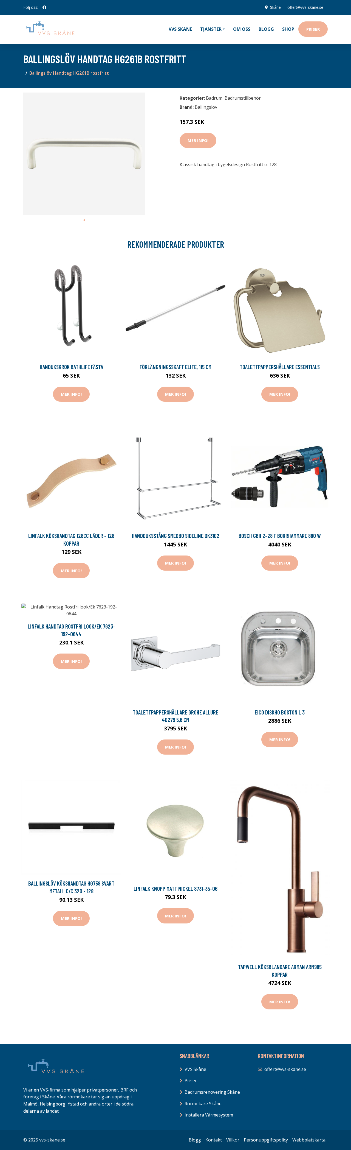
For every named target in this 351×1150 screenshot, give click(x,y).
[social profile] (44, 7)
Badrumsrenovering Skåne (212, 1092)
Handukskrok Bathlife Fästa (71, 366)
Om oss (241, 29)
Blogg (266, 29)
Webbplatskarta (308, 1140)
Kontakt (213, 1140)
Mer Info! (198, 140)
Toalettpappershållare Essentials (280, 366)
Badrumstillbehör (243, 98)
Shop (288, 29)
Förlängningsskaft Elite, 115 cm (175, 366)
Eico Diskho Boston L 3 (280, 712)
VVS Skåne (180, 29)
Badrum (214, 98)
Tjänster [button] (211, 29)
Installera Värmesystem (209, 1115)
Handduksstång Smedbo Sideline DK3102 (175, 535)
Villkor (232, 1140)
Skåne (275, 7)
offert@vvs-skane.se (305, 7)
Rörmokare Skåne (203, 1104)
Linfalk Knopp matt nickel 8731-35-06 (175, 888)
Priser (313, 29)
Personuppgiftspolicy (266, 1140)
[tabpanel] (84, 154)
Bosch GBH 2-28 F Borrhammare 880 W (280, 535)
